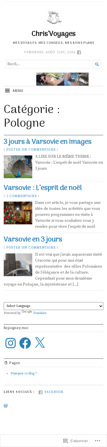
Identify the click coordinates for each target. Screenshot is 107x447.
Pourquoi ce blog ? (24, 374)
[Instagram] (10, 343)
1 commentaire (21, 196)
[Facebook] (25, 343)
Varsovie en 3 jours (33, 239)
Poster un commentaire (31, 150)
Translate (40, 313)
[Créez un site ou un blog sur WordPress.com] (6, 407)
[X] (40, 343)
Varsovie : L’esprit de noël (43, 188)
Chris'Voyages (54, 34)
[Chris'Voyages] (53, 79)
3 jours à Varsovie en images (48, 142)
